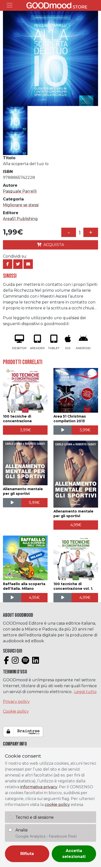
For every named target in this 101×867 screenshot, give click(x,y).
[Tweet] (18, 264)
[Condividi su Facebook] (7, 264)
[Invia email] (28, 264)
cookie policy (57, 804)
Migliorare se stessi (20, 205)
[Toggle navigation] (9, 5)
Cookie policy (16, 711)
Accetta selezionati (74, 853)
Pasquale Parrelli (20, 191)
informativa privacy (38, 787)
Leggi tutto (85, 691)
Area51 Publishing (20, 218)
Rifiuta (27, 853)
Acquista (53, 244)
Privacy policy (16, 701)
